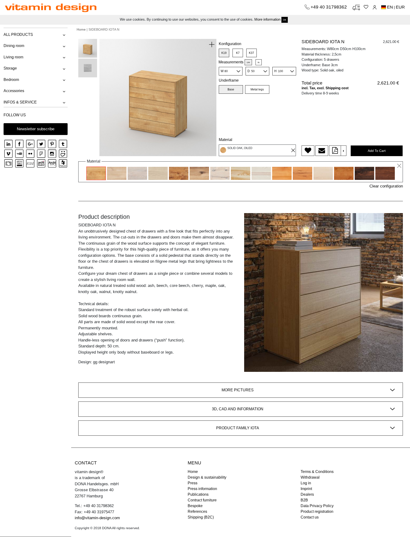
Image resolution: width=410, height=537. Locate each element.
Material (225, 140)
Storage (10, 68)
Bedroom (11, 80)
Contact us (310, 517)
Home (81, 29)
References (197, 511)
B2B (304, 500)
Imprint (306, 489)
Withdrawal (310, 477)
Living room (13, 57)
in (259, 62)
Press (192, 483)
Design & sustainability (207, 477)
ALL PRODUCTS (18, 35)
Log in (306, 483)
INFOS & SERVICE (20, 102)
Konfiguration (230, 44)
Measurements (231, 62)
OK (284, 20)
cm (248, 62)
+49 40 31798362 (329, 7)
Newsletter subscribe (35, 129)
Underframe (229, 80)
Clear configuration (386, 186)
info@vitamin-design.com (97, 518)
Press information (202, 489)
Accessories (14, 91)
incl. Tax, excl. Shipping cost (325, 88)
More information (267, 19)
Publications (198, 494)
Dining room (14, 46)
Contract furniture (202, 500)
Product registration (317, 511)
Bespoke (195, 506)
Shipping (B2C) (201, 517)
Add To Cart (377, 151)
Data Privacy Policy (317, 506)
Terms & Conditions (317, 472)
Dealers (307, 494)
